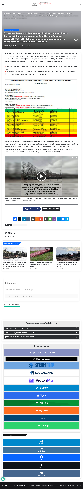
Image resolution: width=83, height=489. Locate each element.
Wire (43, 418)
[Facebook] (8, 236)
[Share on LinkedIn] (24, 219)
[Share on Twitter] (19, 219)
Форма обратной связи (42, 352)
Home (7, 13)
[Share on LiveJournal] (67, 219)
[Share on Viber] (54, 219)
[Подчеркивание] (12, 296)
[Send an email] (15, 46)
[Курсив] (9, 296)
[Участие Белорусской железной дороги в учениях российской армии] (41, 254)
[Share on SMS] (50, 219)
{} (32, 296)
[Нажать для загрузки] (77, 157)
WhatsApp (43, 425)
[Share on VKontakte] (28, 219)
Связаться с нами (51, 209)
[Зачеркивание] (15, 296)
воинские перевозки (19, 225)
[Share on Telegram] (59, 219)
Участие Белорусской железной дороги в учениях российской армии (41, 264)
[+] (35, 296)
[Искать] (80, 4)
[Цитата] (23, 296)
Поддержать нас (31, 209)
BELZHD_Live (9, 46)
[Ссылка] (29, 296)
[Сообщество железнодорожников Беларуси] (41, 3)
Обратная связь (42, 359)
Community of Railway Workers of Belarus (41, 485)
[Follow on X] (14, 46)
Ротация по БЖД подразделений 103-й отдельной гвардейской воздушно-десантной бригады (14, 264)
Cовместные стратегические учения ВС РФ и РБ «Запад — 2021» (66, 264)
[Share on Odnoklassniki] (37, 219)
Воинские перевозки (17, 13)
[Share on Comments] (46, 219)
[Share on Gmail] (41, 219)
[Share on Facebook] (15, 219)
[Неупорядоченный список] (21, 296)
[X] (11, 236)
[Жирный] (6, 296)
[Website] (6, 236)
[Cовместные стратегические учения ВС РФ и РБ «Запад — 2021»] (68, 254)
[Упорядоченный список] (18, 296)
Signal (43, 395)
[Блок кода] (26, 296)
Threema (43, 403)
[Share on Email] (33, 219)
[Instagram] (13, 236)
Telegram (43, 387)
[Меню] (3, 4)
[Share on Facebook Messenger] (63, 219)
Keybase (43, 410)
